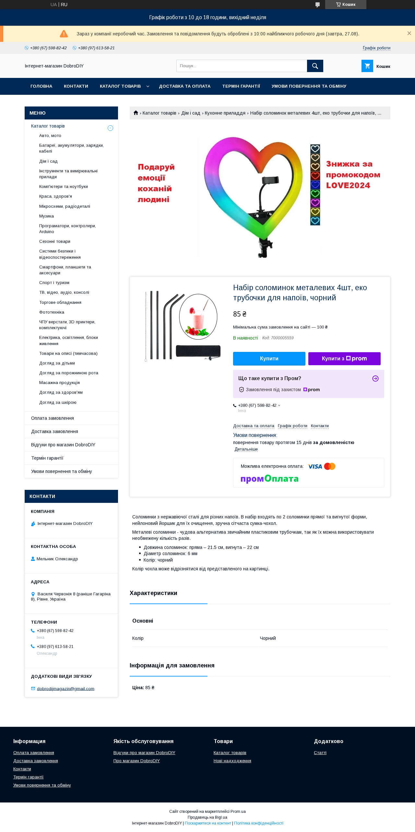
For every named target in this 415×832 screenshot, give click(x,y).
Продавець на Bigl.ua (207, 817)
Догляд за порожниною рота (68, 372)
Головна (41, 86)
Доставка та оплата (184, 86)
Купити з (333, 358)
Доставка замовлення (54, 431)
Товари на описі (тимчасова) (68, 353)
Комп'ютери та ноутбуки (63, 186)
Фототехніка (51, 312)
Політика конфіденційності (258, 823)
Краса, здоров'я (55, 196)
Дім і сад (190, 113)
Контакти (76, 86)
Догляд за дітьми (57, 363)
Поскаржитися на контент (208, 823)
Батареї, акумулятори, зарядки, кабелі (71, 148)
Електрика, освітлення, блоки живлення (68, 340)
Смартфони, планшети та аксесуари (65, 270)
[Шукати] (315, 66)
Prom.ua (238, 811)
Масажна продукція (59, 382)
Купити (269, 358)
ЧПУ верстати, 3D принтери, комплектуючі (67, 324)
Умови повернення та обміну (309, 86)
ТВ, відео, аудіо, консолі (64, 292)
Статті (320, 752)
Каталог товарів (120, 86)
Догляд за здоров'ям (61, 392)
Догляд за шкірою (58, 402)
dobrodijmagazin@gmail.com (65, 688)
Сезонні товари (54, 241)
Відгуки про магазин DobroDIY (63, 444)
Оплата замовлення (52, 418)
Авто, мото (50, 135)
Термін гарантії (241, 86)
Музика (46, 216)
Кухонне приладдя (225, 113)
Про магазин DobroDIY (136, 760)
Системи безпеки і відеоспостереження (60, 254)
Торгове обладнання (60, 302)
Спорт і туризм (54, 282)
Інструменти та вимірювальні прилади (68, 173)
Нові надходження (232, 760)
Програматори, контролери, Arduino (67, 228)
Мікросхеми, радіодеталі (64, 206)
